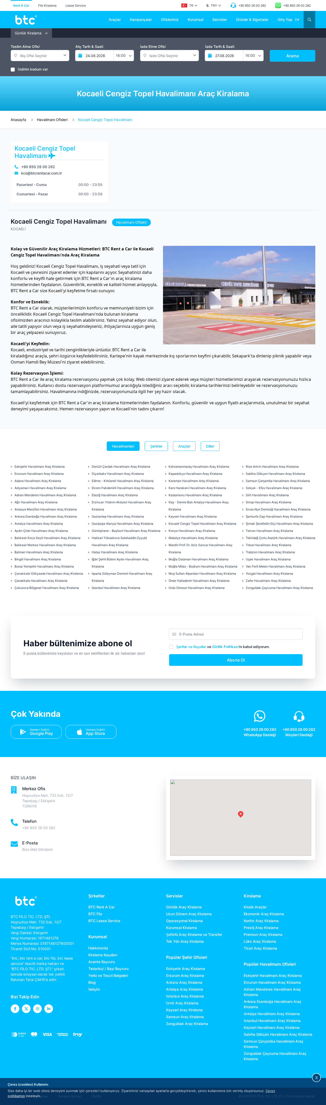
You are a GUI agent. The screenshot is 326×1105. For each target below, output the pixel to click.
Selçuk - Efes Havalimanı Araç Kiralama (274, 488)
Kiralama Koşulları (102, 955)
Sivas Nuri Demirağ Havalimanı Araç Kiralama (278, 509)
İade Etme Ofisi (153, 46)
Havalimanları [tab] (123, 446)
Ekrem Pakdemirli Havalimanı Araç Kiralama (123, 488)
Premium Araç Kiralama (263, 934)
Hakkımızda (98, 948)
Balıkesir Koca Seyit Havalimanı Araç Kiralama (47, 538)
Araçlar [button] (115, 19)
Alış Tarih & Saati (89, 46)
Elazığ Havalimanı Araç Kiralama (115, 495)
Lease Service (75, 5)
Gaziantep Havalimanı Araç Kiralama (118, 516)
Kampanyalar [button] (141, 19)
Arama (292, 55)
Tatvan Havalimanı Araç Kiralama (269, 531)
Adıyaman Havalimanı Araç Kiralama (40, 488)
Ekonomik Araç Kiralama (264, 914)
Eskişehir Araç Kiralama (185, 968)
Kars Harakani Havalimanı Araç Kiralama (197, 488)
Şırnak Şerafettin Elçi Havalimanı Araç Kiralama (279, 523)
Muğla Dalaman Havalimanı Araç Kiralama (198, 559)
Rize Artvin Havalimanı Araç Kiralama (272, 466)
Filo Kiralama (47, 5)
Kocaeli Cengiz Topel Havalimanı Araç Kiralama (202, 523)
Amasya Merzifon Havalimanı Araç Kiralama (46, 509)
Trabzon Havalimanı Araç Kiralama (270, 552)
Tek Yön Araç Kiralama (185, 941)
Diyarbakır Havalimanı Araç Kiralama (118, 474)
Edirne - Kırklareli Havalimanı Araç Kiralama (123, 481)
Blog (92, 982)
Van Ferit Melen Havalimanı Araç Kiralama (275, 566)
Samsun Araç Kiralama (185, 1017)
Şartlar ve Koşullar (191, 646)
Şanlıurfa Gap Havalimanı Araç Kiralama (274, 516)
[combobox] (124, 55)
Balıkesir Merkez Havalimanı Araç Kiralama (45, 545)
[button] (189, 5)
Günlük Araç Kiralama (184, 907)
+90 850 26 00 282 (38, 828)
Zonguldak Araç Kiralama (187, 1023)
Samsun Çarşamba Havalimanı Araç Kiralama (278, 481)
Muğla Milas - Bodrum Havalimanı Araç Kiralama (203, 566)
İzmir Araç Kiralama (182, 1003)
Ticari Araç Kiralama (260, 948)
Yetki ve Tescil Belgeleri (108, 975)
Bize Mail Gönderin (37, 849)
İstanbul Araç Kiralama (185, 996)
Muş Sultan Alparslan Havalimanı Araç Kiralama (202, 573)
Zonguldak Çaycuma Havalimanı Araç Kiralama (279, 588)
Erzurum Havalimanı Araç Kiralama (39, 474)
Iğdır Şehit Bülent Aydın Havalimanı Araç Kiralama (120, 562)
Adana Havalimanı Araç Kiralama (38, 481)
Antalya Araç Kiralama (184, 989)
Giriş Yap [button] (285, 19)
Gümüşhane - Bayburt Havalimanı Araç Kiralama (126, 531)
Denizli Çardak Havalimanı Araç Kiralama (121, 466)
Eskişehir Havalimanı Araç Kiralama (40, 466)
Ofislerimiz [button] (170, 19)
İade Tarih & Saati (219, 46)
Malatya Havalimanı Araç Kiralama (193, 538)
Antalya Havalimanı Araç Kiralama (39, 523)
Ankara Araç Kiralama (184, 982)
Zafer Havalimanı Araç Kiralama (268, 581)
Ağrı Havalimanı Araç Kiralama (36, 502)
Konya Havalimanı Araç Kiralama (192, 531)
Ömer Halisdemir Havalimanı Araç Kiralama (199, 581)
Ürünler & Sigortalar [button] (252, 19)
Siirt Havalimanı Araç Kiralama (267, 495)
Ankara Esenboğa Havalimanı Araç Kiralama (46, 516)
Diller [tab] (210, 446)
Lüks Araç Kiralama (260, 941)
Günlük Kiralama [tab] (29, 33)
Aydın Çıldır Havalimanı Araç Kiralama (41, 531)
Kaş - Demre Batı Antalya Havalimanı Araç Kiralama (199, 505)
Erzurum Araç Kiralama (185, 975)
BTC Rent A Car (101, 907)
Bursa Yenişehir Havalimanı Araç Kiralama (44, 566)
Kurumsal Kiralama (181, 927)
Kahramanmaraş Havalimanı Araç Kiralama (199, 466)
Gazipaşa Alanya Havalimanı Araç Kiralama (122, 523)
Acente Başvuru (101, 962)
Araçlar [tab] (184, 446)
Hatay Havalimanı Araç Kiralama (115, 552)
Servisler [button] (219, 19)
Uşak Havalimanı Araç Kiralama (268, 559)
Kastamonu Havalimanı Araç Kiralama (195, 495)
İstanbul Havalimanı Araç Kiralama (116, 588)
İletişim (94, 989)
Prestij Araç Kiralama (261, 927)
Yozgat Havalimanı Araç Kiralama (269, 573)
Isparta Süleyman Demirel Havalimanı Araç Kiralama (122, 577)
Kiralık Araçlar (255, 907)
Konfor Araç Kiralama (261, 921)
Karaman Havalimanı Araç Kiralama (194, 481)
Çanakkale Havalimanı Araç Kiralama (41, 581)
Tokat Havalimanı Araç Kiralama (268, 545)
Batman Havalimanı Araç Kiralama (39, 552)
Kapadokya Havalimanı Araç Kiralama (195, 474)
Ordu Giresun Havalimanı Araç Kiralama (197, 588)
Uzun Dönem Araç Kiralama (189, 914)
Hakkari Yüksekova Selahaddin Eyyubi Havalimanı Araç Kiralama (119, 541)
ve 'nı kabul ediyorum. (223, 646)
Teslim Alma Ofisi (25, 46)
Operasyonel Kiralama (184, 921)
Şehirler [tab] (156, 446)
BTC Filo (95, 914)
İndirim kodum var (33, 69)
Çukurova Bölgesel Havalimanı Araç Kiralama (47, 588)
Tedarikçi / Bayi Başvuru (108, 968)
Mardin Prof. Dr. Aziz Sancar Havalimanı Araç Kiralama (201, 548)
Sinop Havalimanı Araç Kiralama (268, 502)
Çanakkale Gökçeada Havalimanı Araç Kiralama (49, 573)
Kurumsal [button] (195, 19)
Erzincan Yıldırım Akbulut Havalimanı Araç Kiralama (121, 505)
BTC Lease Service (104, 921)
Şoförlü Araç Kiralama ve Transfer (194, 934)
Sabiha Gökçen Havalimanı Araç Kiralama (275, 474)
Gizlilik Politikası (225, 646)
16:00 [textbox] (121, 55)
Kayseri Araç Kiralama (184, 1010)
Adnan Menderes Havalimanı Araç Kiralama (45, 495)
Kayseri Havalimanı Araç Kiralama (193, 516)
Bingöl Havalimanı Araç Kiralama (38, 559)
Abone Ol (236, 660)
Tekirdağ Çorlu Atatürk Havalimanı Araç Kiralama (280, 538)
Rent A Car (21, 5)
